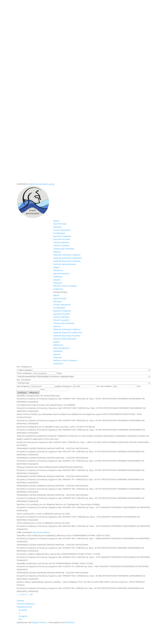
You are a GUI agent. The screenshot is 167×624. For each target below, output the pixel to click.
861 (31, 594)
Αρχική (56, 220)
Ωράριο (56, 267)
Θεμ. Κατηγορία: (24, 379)
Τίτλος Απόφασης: (25, 373)
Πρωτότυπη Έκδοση (41, 532)
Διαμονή (57, 279)
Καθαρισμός (34, 392)
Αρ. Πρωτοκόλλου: (105, 386)
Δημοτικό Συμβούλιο (62, 236)
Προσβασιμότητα (24, 607)
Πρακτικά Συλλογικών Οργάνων (66, 255)
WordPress (70, 622)
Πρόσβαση (57, 276)
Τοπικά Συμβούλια (61, 242)
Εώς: (43, 389)
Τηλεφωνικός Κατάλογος (63, 248)
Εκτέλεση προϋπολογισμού (64, 264)
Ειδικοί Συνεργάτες (61, 245)
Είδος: (59, 373)
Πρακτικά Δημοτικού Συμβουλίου (67, 258)
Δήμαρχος (57, 227)
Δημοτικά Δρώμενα (61, 273)
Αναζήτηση (58, 289)
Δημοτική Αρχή (59, 223)
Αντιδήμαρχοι (59, 233)
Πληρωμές (57, 283)
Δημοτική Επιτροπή (61, 239)
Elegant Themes (39, 622)
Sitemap (20, 600)
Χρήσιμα (57, 252)
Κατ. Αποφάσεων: (24, 366)
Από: (139, 386)
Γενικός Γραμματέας (62, 230)
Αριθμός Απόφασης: (64, 386)
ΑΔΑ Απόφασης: (24, 386)
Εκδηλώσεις (58, 270)
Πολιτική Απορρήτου (26, 603)
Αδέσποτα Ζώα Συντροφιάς (65, 286)
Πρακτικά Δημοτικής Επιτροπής (66, 261)
